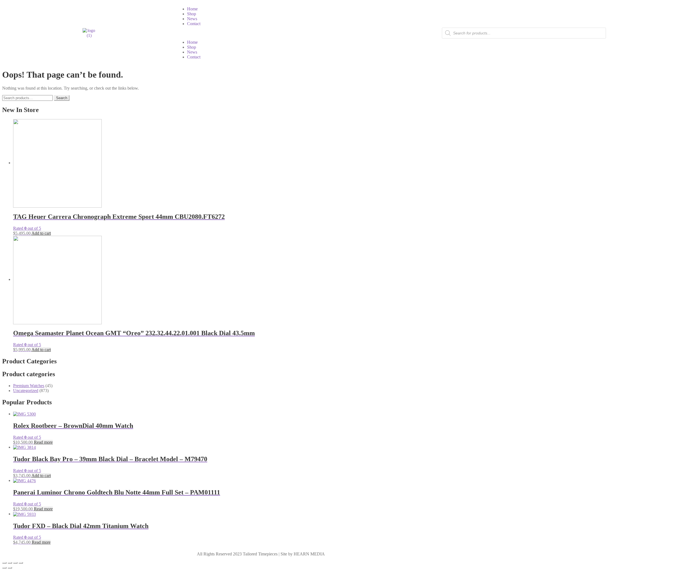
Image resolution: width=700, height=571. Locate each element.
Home (192, 9)
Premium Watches (28, 385)
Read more (43, 442)
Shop (191, 13)
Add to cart (41, 233)
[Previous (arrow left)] (4, 568)
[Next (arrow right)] (10, 568)
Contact (193, 23)
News (192, 18)
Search (61, 98)
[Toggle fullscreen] (10, 563)
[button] (263, 33)
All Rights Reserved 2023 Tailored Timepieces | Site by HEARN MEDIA (261, 554)
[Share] (15, 563)
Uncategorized (25, 390)
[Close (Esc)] (21, 563)
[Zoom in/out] (4, 563)
